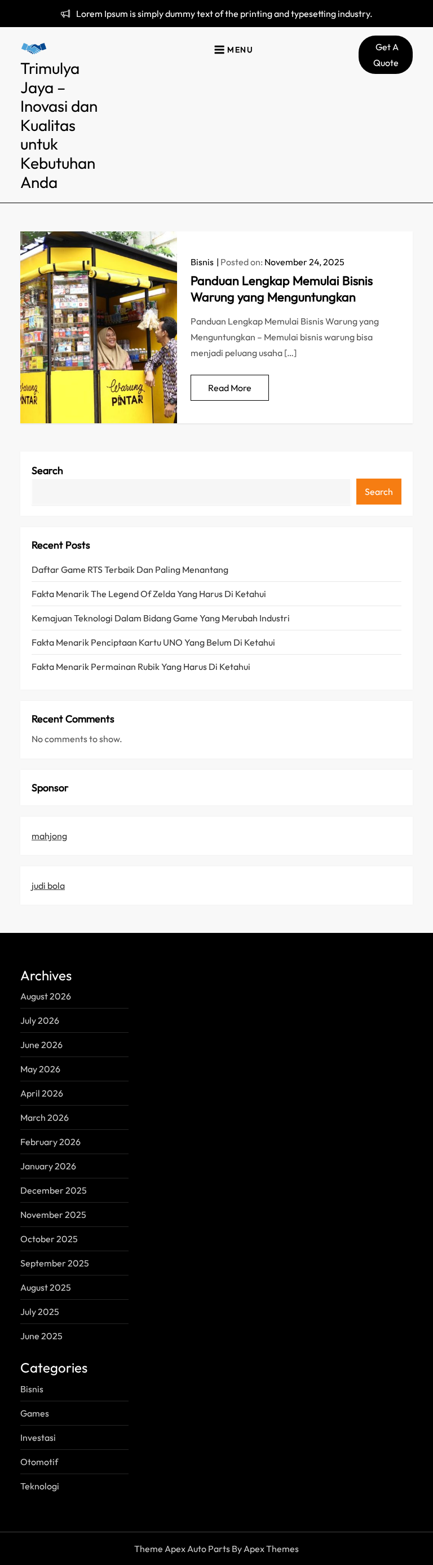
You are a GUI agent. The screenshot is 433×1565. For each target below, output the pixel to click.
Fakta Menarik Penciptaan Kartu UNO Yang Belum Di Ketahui (153, 642)
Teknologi (39, 1486)
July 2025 (39, 1311)
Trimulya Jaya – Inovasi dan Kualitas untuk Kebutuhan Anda (59, 125)
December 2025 (53, 1190)
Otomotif (39, 1461)
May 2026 (40, 1069)
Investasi (38, 1437)
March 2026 (44, 1117)
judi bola (48, 885)
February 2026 (50, 1141)
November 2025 (53, 1214)
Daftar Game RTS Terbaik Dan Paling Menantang (130, 569)
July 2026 (39, 1020)
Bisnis (202, 262)
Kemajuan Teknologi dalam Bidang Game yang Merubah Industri (161, 618)
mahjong (49, 835)
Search (47, 470)
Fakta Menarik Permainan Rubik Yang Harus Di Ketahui (141, 666)
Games (34, 1413)
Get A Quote (386, 54)
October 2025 (49, 1238)
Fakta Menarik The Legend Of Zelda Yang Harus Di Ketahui (149, 593)
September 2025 (54, 1263)
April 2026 (41, 1093)
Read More (229, 387)
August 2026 (45, 996)
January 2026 (48, 1166)
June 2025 (41, 1336)
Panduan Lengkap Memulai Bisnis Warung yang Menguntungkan (282, 289)
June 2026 (41, 1044)
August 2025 (45, 1287)
